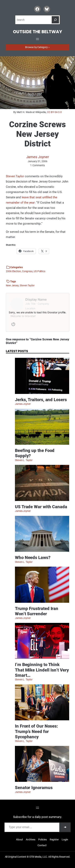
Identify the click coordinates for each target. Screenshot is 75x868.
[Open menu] (37, 39)
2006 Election (13, 271)
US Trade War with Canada (41, 506)
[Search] (55, 19)
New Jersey (12, 285)
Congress (27, 271)
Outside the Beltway (37, 32)
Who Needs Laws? (32, 557)
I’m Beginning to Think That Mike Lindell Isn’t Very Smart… (42, 670)
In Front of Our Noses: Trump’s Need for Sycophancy (36, 731)
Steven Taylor (15, 176)
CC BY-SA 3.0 (54, 112)
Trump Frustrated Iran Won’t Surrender (36, 611)
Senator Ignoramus (34, 787)
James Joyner (37, 157)
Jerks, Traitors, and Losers (41, 399)
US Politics (39, 271)
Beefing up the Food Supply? (34, 453)
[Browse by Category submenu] (49, 47)
